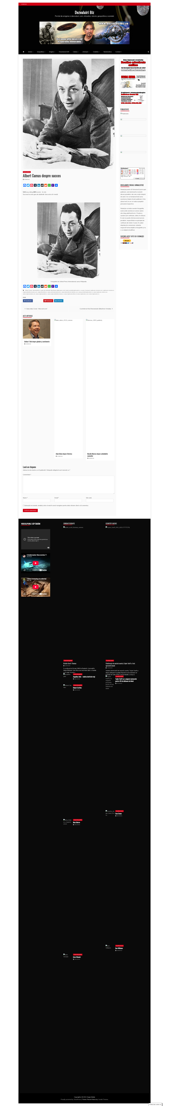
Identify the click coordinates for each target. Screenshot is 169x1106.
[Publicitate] (125, 114)
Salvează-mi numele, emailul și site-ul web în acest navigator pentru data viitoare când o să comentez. (56, 505)
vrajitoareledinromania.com (30, 292)
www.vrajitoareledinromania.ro (56, 294)
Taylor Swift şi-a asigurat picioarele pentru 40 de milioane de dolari (126, 680)
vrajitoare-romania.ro (108, 290)
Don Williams (119, 948)
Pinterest (49, 301)
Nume (25, 498)
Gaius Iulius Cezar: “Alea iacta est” (37, 309)
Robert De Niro (77, 688)
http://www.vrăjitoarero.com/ (58, 290)
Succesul (87, 290)
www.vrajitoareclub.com (29, 294)
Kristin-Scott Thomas (69, 663)
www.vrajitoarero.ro (94, 294)
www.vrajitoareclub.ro (41, 294)
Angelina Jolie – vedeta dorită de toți (84, 677)
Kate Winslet (77, 957)
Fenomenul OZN (64, 52)
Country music (109, 660)
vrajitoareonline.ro (42, 292)
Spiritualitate (27, 172)
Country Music (111, 523)
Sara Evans (118, 813)
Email (56, 498)
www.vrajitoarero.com (83, 294)
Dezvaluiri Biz (84, 12)
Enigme (51, 52)
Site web (89, 498)
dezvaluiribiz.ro (37, 290)
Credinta (95, 52)
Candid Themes (103, 1099)
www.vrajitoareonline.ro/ (70, 294)
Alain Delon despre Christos (64, 454)
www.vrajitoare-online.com (100, 292)
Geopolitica (40, 52)
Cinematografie (69, 523)
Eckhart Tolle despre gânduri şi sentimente (37, 341)
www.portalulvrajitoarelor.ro (85, 292)
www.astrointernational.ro (54, 292)
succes (83, 290)
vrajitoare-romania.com (96, 290)
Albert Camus (28, 290)
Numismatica (108, 52)
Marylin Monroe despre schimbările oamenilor (97, 455)
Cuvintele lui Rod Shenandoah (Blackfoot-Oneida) (95, 309)
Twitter (38, 301)
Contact (118, 52)
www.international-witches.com (70, 292)
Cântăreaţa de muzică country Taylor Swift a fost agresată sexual (120, 664)
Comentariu (27, 474)
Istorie (30, 52)
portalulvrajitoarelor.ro (75, 290)
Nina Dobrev (76, 822)
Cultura (75, 52)
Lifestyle (85, 52)
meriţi (67, 290)
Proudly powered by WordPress (71, 1099)
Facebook (28, 301)
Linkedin (59, 301)
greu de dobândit (45, 290)
